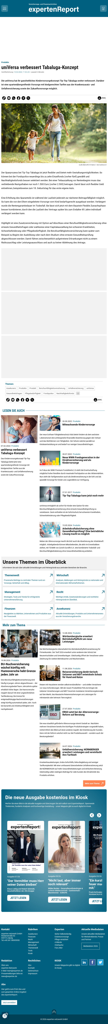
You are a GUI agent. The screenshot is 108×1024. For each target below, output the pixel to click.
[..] (78, 393)
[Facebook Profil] (92, 962)
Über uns (5, 965)
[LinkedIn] (84, 962)
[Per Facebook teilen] (19, 98)
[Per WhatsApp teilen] (14, 98)
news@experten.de (9, 976)
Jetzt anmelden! (9, 1002)
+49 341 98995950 (12, 940)
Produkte (5, 62)
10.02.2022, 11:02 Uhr (22, 72)
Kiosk (59, 968)
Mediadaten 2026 (90, 946)
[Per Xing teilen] (23, 98)
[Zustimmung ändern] (5, 1015)
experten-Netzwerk (9, 968)
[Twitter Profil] (100, 962)
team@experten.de (15, 971)
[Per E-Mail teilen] (4, 98)
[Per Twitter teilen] (28, 98)
